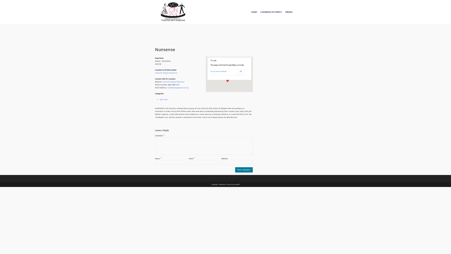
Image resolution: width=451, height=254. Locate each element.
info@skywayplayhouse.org (178, 88)
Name (158, 158)
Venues (288, 12)
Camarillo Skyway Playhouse (166, 73)
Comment (159, 136)
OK (241, 71)
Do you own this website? (218, 71)
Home (254, 12)
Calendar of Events (271, 12)
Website (224, 158)
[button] (227, 80)
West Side (163, 99)
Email (192, 158)
